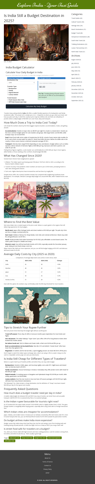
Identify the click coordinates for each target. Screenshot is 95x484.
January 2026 (76, 86)
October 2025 (76, 97)
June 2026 (75, 67)
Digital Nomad (13, 92)
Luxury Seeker (13, 94)
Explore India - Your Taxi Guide (47, 5)
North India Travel (78, 52)
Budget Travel (77, 33)
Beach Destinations (78, 29)
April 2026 (75, 74)
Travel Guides (76, 18)
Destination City (12, 80)
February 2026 (76, 82)
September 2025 (77, 100)
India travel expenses (54, 438)
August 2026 (76, 59)
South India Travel (78, 40)
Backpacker (13, 88)
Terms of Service (47, 462)
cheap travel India (27, 438)
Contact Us (47, 465)
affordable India (9, 441)
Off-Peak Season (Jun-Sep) (17, 102)
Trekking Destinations (79, 44)
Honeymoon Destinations (80, 37)
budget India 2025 (40, 438)
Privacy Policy (47, 469)
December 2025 (77, 89)
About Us (47, 458)
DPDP (47, 473)
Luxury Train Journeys (79, 48)
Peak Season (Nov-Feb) (16, 100)
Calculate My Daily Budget (36, 106)
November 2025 (77, 93)
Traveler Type (12, 86)
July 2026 (75, 63)
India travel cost (14, 438)
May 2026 (75, 71)
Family (11, 90)
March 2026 (76, 78)
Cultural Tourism (77, 22)
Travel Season (12, 98)
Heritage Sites (76, 25)
